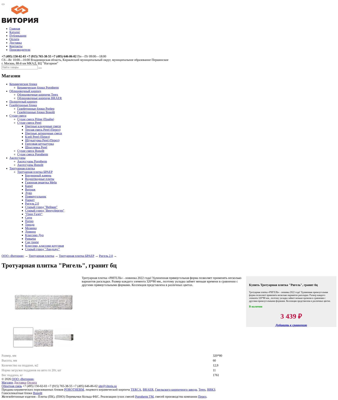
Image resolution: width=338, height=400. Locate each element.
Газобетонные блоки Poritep (35, 108)
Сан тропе (32, 242)
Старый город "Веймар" (41, 207)
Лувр (28, 193)
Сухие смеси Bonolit (30, 150)
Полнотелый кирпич (23, 101)
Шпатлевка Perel (36, 147)
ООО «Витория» (13, 255)
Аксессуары (17, 157)
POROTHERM (74, 389)
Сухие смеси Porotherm (32, 154)
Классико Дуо (34, 235)
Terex (202, 389)
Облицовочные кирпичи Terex (37, 94)
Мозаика (31, 228)
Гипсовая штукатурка (39, 143)
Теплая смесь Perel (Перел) (42, 129)
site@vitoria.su (107, 386)
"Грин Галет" (34, 214)
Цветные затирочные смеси (43, 133)
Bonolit (37, 393)
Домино (30, 231)
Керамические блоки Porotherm (38, 87)
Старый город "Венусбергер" (44, 210)
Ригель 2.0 (32, 203)
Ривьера (30, 238)
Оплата (14, 39)
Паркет (30, 200)
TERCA (136, 389)
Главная (14, 28)
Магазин (7, 382)
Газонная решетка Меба (41, 182)
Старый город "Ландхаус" (42, 249)
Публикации (17, 35)
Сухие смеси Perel (29, 122)
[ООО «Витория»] (20, 22)
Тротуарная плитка (22, 168)
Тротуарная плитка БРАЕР (35, 172)
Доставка (15, 42)
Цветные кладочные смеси (43, 126)
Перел (202, 396)
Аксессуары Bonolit (30, 165)
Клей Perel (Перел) (37, 136)
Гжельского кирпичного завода (176, 389)
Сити (28, 217)
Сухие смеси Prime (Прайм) (35, 119)
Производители (19, 49)
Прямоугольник (35, 196)
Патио (29, 221)
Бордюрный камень (38, 175)
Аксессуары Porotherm (32, 161)
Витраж (30, 189)
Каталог (14, 32)
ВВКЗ (211, 389)
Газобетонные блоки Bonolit (36, 112)
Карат (29, 186)
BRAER (148, 389)
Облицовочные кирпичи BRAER (39, 98)
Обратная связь (12, 386)
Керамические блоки (23, 84)
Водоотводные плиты (39, 179)
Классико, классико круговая (44, 245)
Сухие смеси (17, 115)
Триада (29, 224)
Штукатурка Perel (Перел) (42, 140)
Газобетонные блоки (23, 105)
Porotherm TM (144, 396)
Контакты (15, 46)
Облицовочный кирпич (25, 91)
